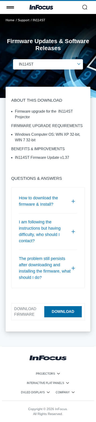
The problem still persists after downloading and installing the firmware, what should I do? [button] (45, 268)
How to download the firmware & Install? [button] (38, 201)
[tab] (48, 201)
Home (10, 20)
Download (63, 312)
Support (23, 20)
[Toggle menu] (10, 7)
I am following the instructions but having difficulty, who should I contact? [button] (40, 231)
